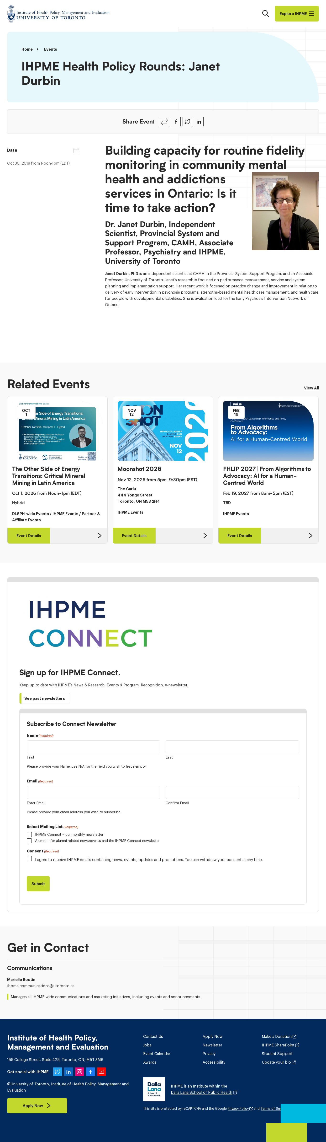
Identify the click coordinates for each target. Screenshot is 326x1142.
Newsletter (212, 1045)
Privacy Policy (238, 1108)
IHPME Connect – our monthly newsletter (69, 834)
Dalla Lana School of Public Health (201, 1092)
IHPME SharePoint (278, 1045)
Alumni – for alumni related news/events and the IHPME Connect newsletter (97, 840)
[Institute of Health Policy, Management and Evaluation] (58, 13)
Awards (149, 1062)
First (30, 757)
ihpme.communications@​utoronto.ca (40, 986)
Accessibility (214, 1062)
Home (27, 49)
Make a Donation (277, 1036)
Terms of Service (274, 1108)
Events (50, 49)
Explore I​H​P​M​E (293, 14)
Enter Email (36, 803)
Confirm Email (177, 803)
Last (169, 757)
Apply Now (213, 1036)
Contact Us (153, 1036)
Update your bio (276, 1062)
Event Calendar (156, 1054)
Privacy (209, 1054)
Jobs (147, 1045)
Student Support (277, 1054)
